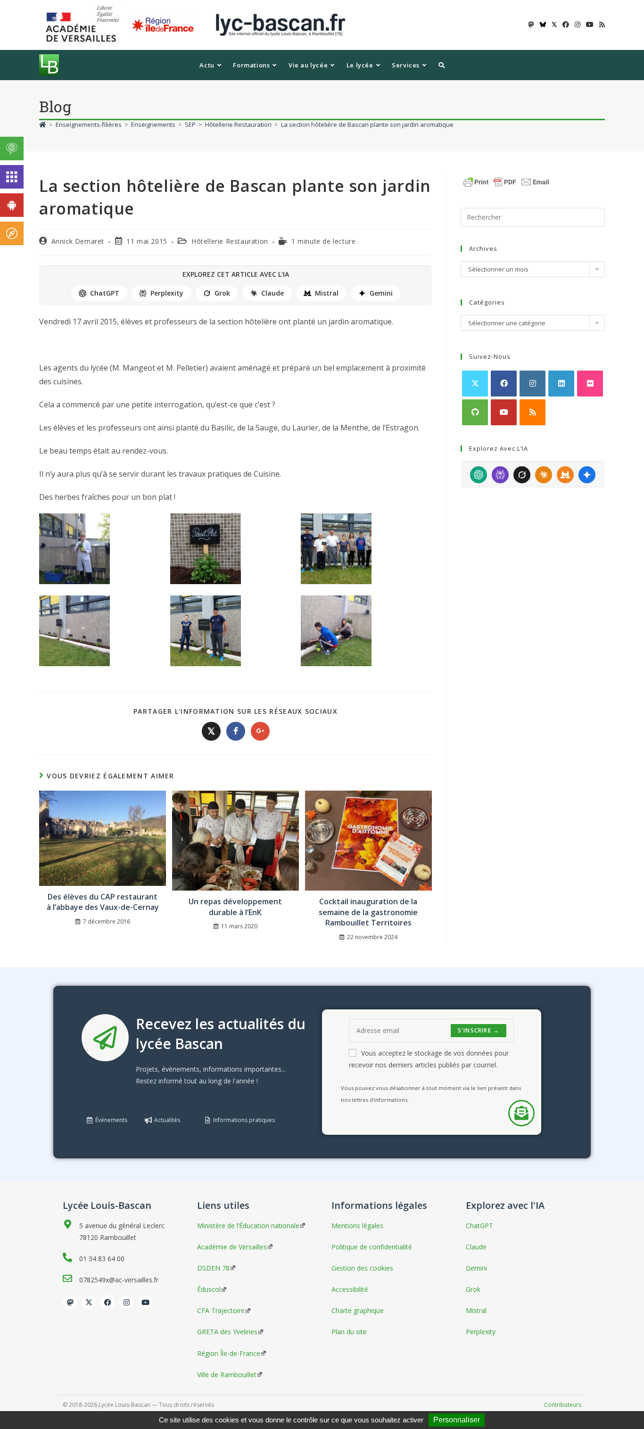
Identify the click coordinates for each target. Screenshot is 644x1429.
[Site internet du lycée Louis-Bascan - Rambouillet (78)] (280, 24)
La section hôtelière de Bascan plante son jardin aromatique (367, 124)
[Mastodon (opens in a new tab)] (531, 24)
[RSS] (532, 412)
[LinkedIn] (561, 383)
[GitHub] (475, 412)
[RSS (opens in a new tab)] (600, 24)
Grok (222, 293)
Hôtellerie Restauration (229, 241)
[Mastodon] (70, 1302)
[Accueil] (42, 124)
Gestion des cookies (362, 1268)
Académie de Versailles (232, 1246)
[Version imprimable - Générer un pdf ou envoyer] (506, 181)
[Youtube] (504, 412)
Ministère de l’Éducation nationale (248, 1225)
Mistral (327, 293)
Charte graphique (357, 1310)
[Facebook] (504, 383)
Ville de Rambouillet (226, 1374)
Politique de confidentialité (371, 1246)
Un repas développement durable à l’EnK (235, 906)
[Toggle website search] (441, 65)
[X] (475, 383)
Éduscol (209, 1289)
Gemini (381, 293)
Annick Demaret (77, 241)
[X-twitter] (89, 1302)
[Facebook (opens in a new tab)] (566, 24)
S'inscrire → (478, 1030)
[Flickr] (590, 383)
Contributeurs (562, 1405)
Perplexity (166, 293)
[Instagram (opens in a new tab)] (577, 24)
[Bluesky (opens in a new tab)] (543, 24)
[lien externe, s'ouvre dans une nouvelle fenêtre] (84, 24)
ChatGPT (104, 293)
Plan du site (349, 1331)
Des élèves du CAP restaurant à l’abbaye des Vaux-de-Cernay (103, 902)
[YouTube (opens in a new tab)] (589, 24)
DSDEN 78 (213, 1268)
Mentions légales (357, 1225)
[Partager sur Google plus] (260, 731)
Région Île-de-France (228, 1353)
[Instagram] (532, 383)
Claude (272, 293)
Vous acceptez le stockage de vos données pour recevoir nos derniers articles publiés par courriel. (429, 1059)
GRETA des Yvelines (227, 1331)
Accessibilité (349, 1289)
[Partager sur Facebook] (235, 731)
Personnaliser (456, 1420)
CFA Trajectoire (221, 1310)
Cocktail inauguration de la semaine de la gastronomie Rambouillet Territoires (368, 912)
